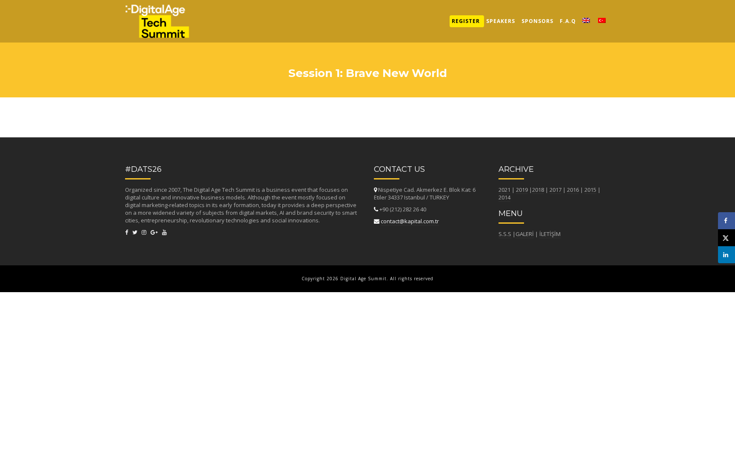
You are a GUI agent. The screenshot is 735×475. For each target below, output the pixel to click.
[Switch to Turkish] (602, 21)
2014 (504, 197)
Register (466, 21)
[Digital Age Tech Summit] (157, 10)
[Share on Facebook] (726, 220)
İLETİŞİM (550, 234)
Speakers (500, 21)
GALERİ (525, 234)
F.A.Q (568, 21)
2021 (504, 189)
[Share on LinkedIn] (726, 254)
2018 (538, 189)
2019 (522, 189)
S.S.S (505, 234)
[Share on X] (726, 237)
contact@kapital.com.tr (410, 221)
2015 (590, 189)
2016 (573, 189)
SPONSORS (537, 21)
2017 (555, 189)
